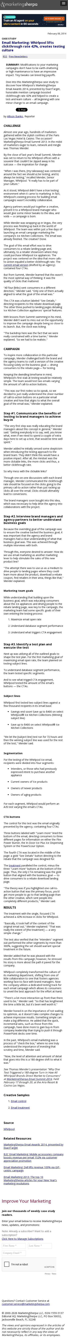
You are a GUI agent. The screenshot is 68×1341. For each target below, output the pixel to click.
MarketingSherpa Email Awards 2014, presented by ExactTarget (33, 1146)
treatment (15, 865)
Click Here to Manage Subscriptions (22, 1238)
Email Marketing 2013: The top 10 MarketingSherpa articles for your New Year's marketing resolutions (30, 1180)
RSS (5, 56)
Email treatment (20, 1107)
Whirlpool (9, 1129)
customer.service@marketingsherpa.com (26, 1304)
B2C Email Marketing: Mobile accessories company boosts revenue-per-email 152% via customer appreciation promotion (33, 1157)
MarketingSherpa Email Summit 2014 (29, 1079)
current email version (16, 265)
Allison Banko (15, 116)
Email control (18, 1101)
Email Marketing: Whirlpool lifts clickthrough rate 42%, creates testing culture (33, 46)
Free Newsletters (18, 56)
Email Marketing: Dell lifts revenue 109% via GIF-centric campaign (32, 1169)
